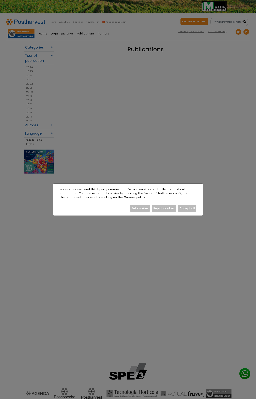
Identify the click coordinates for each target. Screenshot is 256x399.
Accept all (187, 208)
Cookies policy (134, 197)
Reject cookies (164, 208)
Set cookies (140, 208)
